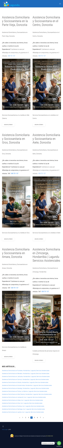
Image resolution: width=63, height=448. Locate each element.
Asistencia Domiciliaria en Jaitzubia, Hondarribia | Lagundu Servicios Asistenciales (26, 376)
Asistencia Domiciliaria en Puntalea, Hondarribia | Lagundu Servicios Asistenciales (25, 370)
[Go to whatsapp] (59, 443)
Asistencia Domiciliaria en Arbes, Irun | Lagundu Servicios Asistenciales (22, 400)
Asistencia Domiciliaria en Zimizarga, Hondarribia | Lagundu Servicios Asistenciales (46, 255)
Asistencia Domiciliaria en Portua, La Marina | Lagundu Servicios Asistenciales (24, 391)
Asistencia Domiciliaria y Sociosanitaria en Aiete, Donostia (46, 138)
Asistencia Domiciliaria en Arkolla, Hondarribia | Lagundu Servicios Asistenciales (25, 382)
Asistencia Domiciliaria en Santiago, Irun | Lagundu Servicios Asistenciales (23, 409)
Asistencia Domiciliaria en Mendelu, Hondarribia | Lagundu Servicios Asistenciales (25, 373)
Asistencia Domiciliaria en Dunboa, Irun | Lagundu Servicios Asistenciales (23, 406)
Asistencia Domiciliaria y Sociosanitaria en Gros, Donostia (16, 138)
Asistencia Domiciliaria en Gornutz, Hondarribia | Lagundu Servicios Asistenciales (25, 379)
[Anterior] (20, 418)
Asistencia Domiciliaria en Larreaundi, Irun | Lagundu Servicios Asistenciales (24, 397)
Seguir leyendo (8, 124)
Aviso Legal (4, 429)
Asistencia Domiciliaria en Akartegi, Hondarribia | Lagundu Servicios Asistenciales (25, 388)
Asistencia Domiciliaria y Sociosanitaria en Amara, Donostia (16, 253)
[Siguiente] (43, 418)
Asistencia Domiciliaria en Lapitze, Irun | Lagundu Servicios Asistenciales (23, 412)
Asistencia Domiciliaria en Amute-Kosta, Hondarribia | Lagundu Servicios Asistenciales (27, 385)
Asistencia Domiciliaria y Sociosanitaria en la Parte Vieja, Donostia (16, 21)
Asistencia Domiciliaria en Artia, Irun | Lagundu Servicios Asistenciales (22, 403)
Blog (29, 11)
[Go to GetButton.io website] (59, 446)
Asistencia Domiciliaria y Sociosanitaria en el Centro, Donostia (46, 21)
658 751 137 (11, 56)
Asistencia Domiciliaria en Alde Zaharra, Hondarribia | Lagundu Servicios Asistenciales (27, 394)
